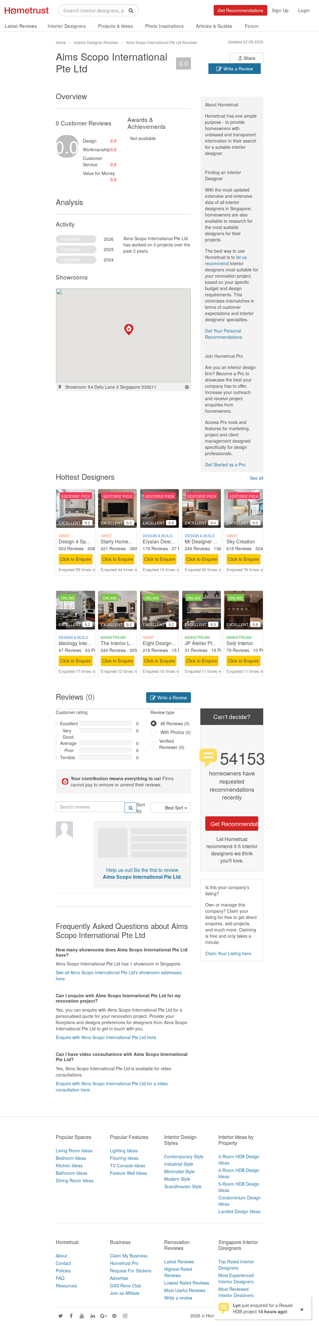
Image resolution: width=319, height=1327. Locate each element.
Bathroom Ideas (71, 1173)
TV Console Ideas (127, 1165)
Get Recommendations (240, 10)
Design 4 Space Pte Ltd (85, 541)
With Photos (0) (175, 732)
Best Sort (174, 807)
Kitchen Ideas (69, 1165)
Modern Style (177, 1179)
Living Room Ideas (74, 1150)
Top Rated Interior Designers (236, 1264)
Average (67, 743)
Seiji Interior (239, 643)
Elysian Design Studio (167, 541)
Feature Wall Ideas (128, 1173)
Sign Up (280, 10)
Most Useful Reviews (184, 1290)
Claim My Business (128, 1255)
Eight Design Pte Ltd (165, 643)
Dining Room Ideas (74, 1180)
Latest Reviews (21, 26)
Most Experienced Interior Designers (236, 1278)
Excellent (67, 723)
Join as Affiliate (125, 1293)
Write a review (178, 1298)
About (61, 1255)
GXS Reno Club (125, 1285)
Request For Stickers (130, 1270)
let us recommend (226, 260)
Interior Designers (67, 26)
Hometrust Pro (124, 1263)
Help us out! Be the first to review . (142, 873)
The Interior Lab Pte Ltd (126, 643)
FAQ (60, 1278)
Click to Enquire (75, 559)
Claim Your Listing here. (228, 953)
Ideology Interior (76, 643)
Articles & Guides (214, 26)
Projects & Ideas (115, 26)
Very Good (68, 733)
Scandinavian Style (183, 1186)
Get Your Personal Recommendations (223, 334)
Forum (252, 26)
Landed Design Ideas (239, 1211)
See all (256, 478)
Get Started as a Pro (225, 464)
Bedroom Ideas (71, 1158)
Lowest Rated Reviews (186, 1283)
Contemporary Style (183, 1156)
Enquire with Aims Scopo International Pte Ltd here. (106, 1037)
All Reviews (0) (175, 723)
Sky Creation (240, 541)
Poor (69, 750)
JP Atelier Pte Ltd (204, 643)
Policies (63, 1270)
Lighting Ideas (124, 1150)
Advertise (119, 1278)
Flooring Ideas (124, 1158)
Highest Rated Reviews (178, 1272)
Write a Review (237, 69)
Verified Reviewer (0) (171, 744)
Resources (66, 1285)
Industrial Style (178, 1164)
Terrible (67, 757)
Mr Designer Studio (206, 541)
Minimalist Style (179, 1171)
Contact (63, 1263)
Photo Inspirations (164, 26)
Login (304, 10)
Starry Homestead (120, 541)
